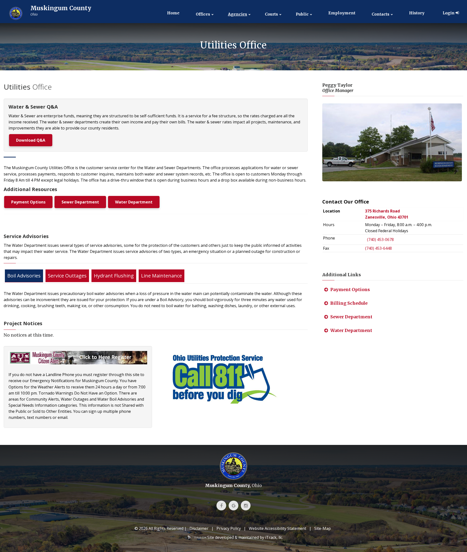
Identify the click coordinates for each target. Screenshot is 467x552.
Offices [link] (203, 14)
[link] (48, 13)
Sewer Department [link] (80, 202)
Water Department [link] (134, 202)
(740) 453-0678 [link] (380, 239)
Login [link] (449, 12)
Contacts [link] (380, 14)
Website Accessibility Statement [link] (277, 528)
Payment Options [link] (28, 202)
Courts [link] (271, 14)
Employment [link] (341, 12)
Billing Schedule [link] (349, 303)
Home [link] (173, 12)
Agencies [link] (237, 14)
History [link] (416, 12)
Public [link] (302, 14)
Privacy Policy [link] (228, 528)
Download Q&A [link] (30, 140)
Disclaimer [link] (198, 528)
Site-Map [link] (322, 528)
